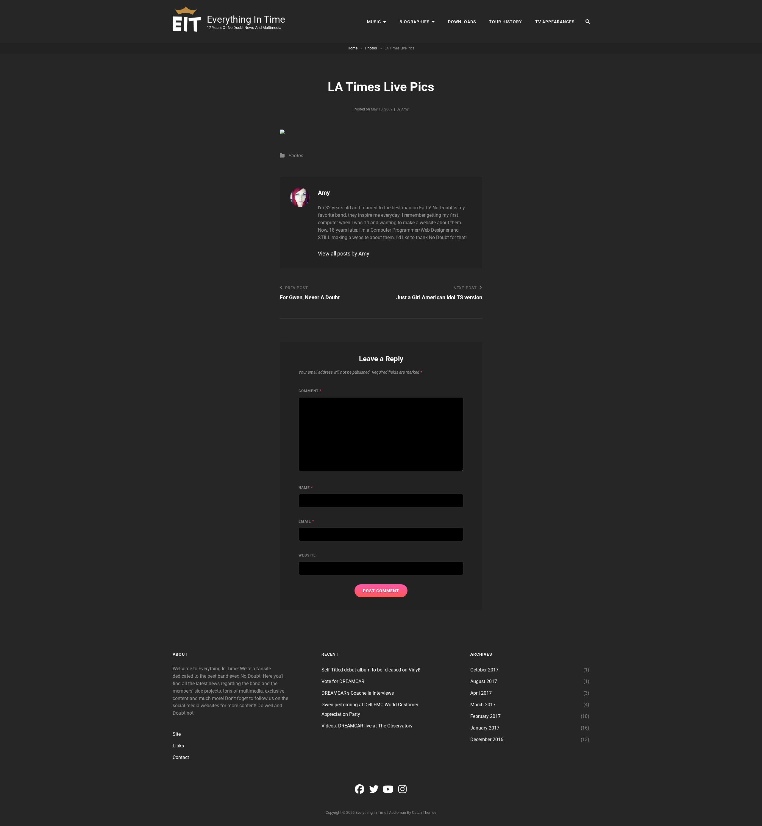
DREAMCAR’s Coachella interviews (357, 693)
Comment (310, 391)
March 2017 (483, 704)
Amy (405, 109)
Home (352, 48)
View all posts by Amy (343, 253)
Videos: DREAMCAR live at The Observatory (367, 726)
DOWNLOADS (462, 21)
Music (374, 21)
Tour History (505, 21)
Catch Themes (424, 812)
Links (178, 746)
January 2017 (484, 728)
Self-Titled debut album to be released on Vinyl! (370, 670)
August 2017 (483, 681)
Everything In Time (246, 19)
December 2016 (486, 739)
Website (307, 555)
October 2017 (484, 670)
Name (306, 488)
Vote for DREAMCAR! (343, 681)
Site (177, 734)
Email (306, 521)
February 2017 (485, 716)
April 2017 (481, 693)
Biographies (414, 21)
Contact (181, 757)
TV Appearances (554, 21)
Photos (371, 48)
